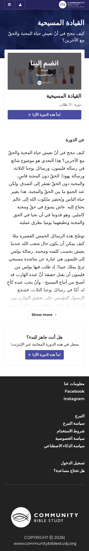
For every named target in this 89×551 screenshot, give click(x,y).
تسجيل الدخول (73, 463)
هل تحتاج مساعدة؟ (69, 470)
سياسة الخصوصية (70, 438)
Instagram (74, 398)
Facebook (75, 391)
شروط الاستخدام (71, 431)
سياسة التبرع (74, 423)
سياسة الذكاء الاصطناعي (64, 445)
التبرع (80, 415)
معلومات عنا (74, 383)
